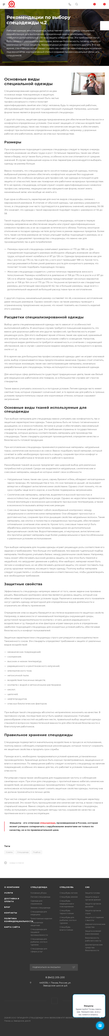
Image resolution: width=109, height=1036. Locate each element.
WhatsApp (55, 1001)
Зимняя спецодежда (40, 907)
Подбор (36, 852)
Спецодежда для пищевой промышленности (39, 932)
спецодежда (47, 823)
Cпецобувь (67, 887)
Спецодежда (23, 852)
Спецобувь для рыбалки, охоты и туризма (68, 920)
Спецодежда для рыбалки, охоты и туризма (39, 942)
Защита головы (92, 893)
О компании (11, 887)
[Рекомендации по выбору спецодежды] (88, 84)
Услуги (8, 893)
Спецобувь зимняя (69, 897)
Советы (9, 852)
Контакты (10, 913)
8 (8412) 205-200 (55, 977)
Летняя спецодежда (40, 897)
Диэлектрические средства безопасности (94, 947)
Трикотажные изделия (41, 918)
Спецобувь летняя (68, 893)
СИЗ (87, 887)
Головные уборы (39, 893)
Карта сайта (12, 927)
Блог (7, 907)
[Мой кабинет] (83, 4)
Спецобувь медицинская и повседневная (67, 904)
